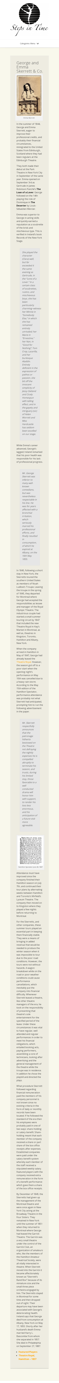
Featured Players (28, 1351)
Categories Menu (27, 43)
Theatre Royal (23, 661)
